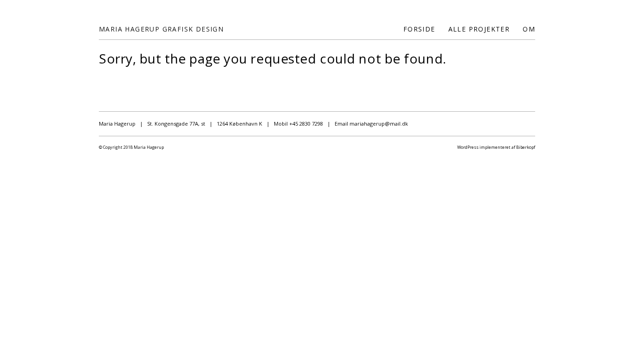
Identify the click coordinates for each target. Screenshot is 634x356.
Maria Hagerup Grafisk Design (161, 29)
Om (529, 29)
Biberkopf (525, 147)
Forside (419, 29)
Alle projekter (479, 29)
